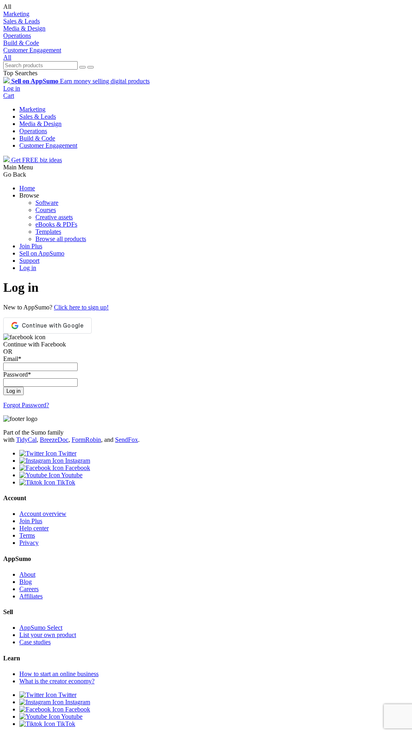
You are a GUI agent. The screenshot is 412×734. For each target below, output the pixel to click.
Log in (11, 88)
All (7, 57)
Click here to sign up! (81, 307)
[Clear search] (82, 67)
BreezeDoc (54, 439)
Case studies (35, 642)
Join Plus (30, 246)
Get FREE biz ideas (36, 160)
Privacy (29, 542)
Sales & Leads (21, 21)
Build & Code (21, 42)
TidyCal (26, 439)
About (27, 574)
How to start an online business (59, 673)
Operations (17, 35)
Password (17, 374)
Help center (34, 528)
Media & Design (24, 28)
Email (12, 358)
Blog (25, 581)
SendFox (126, 439)
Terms (27, 535)
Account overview (42, 513)
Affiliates (31, 596)
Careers (29, 589)
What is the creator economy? (57, 681)
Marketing (16, 13)
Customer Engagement (32, 50)
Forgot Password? (26, 405)
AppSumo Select (40, 627)
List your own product (47, 634)
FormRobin (86, 439)
